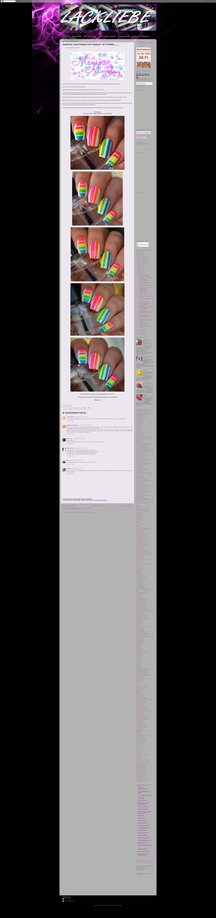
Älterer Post (126, 505)
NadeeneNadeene (144, 840)
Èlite (138, 507)
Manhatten (140, 607)
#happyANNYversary (143, 411)
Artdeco (139, 422)
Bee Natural (140, 438)
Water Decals (141, 763)
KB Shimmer (140, 576)
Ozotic (138, 663)
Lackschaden (141, 592)
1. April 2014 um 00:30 (77, 468)
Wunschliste (145, 36)
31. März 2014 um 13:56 (84, 425)
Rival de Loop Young (143, 699)
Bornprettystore (142, 448)
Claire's (138, 475)
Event (138, 518)
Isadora (139, 570)
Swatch (139, 729)
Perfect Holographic (143, 670)
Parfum (138, 667)
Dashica (139, 493)
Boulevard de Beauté (143, 450)
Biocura (139, 442)
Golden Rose (140, 544)
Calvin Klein (140, 456)
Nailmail (139, 642)
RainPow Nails (141, 688)
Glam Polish (140, 536)
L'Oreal (138, 586)
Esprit (138, 512)
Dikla (138, 501)
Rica (137, 693)
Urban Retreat (141, 753)
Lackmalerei (142, 820)
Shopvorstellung (142, 717)
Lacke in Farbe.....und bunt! (107, 36)
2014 (139, 255)
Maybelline (140, 617)
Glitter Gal (140, 543)
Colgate (139, 477)
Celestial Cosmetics (143, 463)
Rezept (138, 691)
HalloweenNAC (141, 551)
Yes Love (139, 776)
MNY (137, 625)
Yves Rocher (140, 777)
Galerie (111, 394)
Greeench (70, 448)
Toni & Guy (139, 737)
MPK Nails (139, 631)
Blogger (119, 905)
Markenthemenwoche (143, 610)
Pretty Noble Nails (142, 675)
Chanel (138, 466)
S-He (138, 704)
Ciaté (138, 471)
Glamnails (140, 539)
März (140, 274)
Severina (139, 714)
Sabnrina (139, 706)
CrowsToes (140, 487)
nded (138, 647)
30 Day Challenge (124, 36)
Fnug (138, 525)
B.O (137, 429)
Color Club (140, 479)
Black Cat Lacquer (142, 443)
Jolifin (138, 573)
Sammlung (135, 36)
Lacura (138, 594)
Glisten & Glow (141, 541)
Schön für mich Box (143, 711)
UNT (137, 751)
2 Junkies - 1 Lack (141, 412)
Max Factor (140, 615)
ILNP (137, 562)
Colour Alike (140, 482)
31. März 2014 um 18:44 (75, 460)
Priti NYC (139, 678)
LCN (137, 597)
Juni (140, 268)
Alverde (139, 419)
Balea (138, 430)
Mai (140, 270)
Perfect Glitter (141, 668)
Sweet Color (140, 730)
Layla (138, 595)
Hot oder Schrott (142, 559)
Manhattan (140, 605)
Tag (137, 732)
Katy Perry (140, 575)
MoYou (138, 630)
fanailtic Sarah (72, 425)
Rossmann (139, 701)
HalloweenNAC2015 (142, 554)
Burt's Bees (140, 453)
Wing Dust (139, 769)
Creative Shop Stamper (143, 485)
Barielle (139, 432)
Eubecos (139, 517)
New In (138, 649)
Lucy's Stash (142, 830)
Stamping (139, 725)
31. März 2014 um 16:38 (78, 438)
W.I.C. (137, 758)
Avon (138, 427)
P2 (137, 665)
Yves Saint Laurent (142, 779)
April (140, 272)
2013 (139, 333)
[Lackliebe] (141, 138)
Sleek (138, 722)
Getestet (139, 533)
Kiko (137, 578)
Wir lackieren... (141, 771)
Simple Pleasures (142, 719)
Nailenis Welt (143, 849)
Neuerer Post (68, 505)
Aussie (138, 425)
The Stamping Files (89, 36)
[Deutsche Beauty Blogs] (144, 42)
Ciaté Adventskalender (144, 473)
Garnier (138, 531)
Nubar (138, 655)
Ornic (138, 662)
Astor (138, 424)
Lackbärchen (140, 588)
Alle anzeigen (150, 857)
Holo (138, 557)
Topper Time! (140, 740)
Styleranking (140, 727)
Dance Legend (141, 492)
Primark (138, 676)
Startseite (66, 36)
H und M (139, 548)
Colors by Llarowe (142, 480)
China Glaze (140, 469)
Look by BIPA (140, 600)
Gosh (138, 546)
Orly (85, 409)
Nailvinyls (139, 644)
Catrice (138, 461)
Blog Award (140, 445)
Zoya (138, 781)
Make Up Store (141, 604)
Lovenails (139, 602)
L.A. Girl (138, 583)
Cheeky (139, 468)
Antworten (70, 420)
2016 (139, 252)
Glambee (139, 538)
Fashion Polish (143, 806)
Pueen (138, 680)
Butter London (141, 455)
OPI (137, 658)
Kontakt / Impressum (69, 38)
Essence (139, 513)
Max (137, 613)
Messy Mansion (141, 618)
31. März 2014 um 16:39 (80, 448)
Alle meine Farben (144, 795)
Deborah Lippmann (142, 495)
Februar (141, 329)
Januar (141, 331)
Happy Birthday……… (144, 301)
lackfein (141, 818)
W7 (137, 761)
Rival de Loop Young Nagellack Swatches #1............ (145, 307)
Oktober (142, 261)
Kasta (69, 468)
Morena (139, 628)
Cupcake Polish (141, 488)
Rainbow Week (141, 686)
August (141, 264)
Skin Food (139, 720)
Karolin (69, 438)
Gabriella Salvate (142, 528)
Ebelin (138, 505)
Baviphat (139, 435)
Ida (68, 460)
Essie (138, 515)
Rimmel (138, 694)
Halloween (140, 549)
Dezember (142, 257)
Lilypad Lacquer (141, 599)
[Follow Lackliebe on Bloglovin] (143, 133)
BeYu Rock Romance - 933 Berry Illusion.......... (148, 383)
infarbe (140, 815)
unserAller (140, 750)
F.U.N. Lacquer (140, 520)
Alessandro (140, 417)
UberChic (139, 745)
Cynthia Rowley (141, 490)
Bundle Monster (141, 451)
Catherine (139, 458)
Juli (140, 266)
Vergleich (139, 755)
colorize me (142, 800)
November (142, 259)
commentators (145, 862)
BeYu (138, 440)
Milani (138, 620)
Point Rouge (140, 673)
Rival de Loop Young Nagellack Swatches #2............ (145, 279)
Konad (138, 581)
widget (152, 862)
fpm (106, 905)
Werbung (139, 766)
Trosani (138, 743)
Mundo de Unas (141, 633)
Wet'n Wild (139, 768)
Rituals (138, 696)
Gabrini (138, 530)
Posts (140, 243)
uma (137, 748)
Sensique (139, 712)
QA (137, 683)
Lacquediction (143, 825)
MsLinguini (65, 86)
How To (138, 561)
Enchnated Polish (142, 510)
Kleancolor (140, 580)
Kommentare (142, 245)
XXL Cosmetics (141, 774)
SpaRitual (139, 724)
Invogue (139, 568)
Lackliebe (67, 898)
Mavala (139, 612)
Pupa (138, 681)
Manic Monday (76, 36)
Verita (138, 756)
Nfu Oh (138, 650)
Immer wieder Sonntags (144, 564)
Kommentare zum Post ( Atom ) (80, 508)
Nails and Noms (143, 851)
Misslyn (139, 623)
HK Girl (138, 556)
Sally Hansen (141, 707)
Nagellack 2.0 (143, 842)
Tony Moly (140, 738)
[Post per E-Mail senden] (89, 407)
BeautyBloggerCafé (143, 437)
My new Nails (142, 835)
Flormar (70, 409)
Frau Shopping (143, 809)
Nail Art (138, 639)
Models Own (140, 626)
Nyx (137, 657)
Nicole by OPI (140, 652)
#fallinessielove (142, 409)
